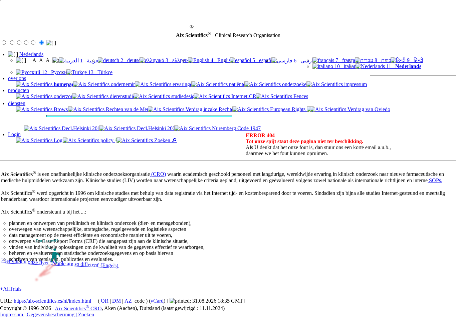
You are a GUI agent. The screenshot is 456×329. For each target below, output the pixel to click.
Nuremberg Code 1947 (236, 128)
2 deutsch (131, 60)
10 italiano (346, 66)
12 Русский (55, 72)
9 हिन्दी (414, 60)
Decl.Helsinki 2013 (81, 128)
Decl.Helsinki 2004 (157, 128)
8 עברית (383, 60)
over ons (17, 78)
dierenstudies (122, 96)
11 (403, 66)
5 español (263, 60)
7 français (346, 60)
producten (18, 90)
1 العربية (90, 60)
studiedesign (183, 96)
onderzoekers (295, 84)
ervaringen (183, 84)
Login (14, 134)
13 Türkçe (99, 72)
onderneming (124, 84)
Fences (300, 96)
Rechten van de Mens (128, 109)
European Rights (288, 109)
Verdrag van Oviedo (368, 109)
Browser (62, 109)
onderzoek (64, 96)
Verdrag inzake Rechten (210, 109)
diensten (16, 103)
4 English (221, 60)
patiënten (238, 84)
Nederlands (31, 54)
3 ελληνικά (178, 60)
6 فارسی (304, 60)
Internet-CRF (244, 96)
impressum (355, 84)
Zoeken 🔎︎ (165, 140)
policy (107, 140)
